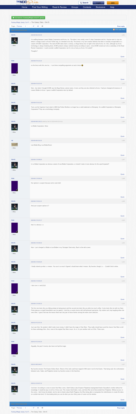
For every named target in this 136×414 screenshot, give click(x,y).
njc (12, 140)
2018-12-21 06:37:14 (36, 383)
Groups (74, 7)
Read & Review (59, 7)
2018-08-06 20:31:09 (36, 35)
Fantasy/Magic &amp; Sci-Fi (20, 22)
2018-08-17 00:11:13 (36, 201)
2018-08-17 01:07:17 (36, 220)
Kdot (12, 61)
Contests (87, 7)
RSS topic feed (120, 29)
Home (24, 7)
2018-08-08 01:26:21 (36, 121)
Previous (19, 26)
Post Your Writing (40, 7)
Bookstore (100, 7)
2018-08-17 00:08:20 (36, 159)
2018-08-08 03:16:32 (36, 140)
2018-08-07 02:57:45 (36, 83)
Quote (122, 56)
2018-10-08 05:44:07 (36, 364)
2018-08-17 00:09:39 (36, 178)
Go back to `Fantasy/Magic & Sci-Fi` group (29, 17)
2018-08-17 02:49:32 (36, 243)
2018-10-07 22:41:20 (36, 341)
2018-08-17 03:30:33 (36, 303)
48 (38, 26)
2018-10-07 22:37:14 (36, 322)
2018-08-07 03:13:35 (36, 102)
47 (33, 26)
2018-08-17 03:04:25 (36, 281)
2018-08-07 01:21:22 (36, 60)
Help (112, 7)
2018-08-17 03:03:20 (36, 262)
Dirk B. (13, 35)
